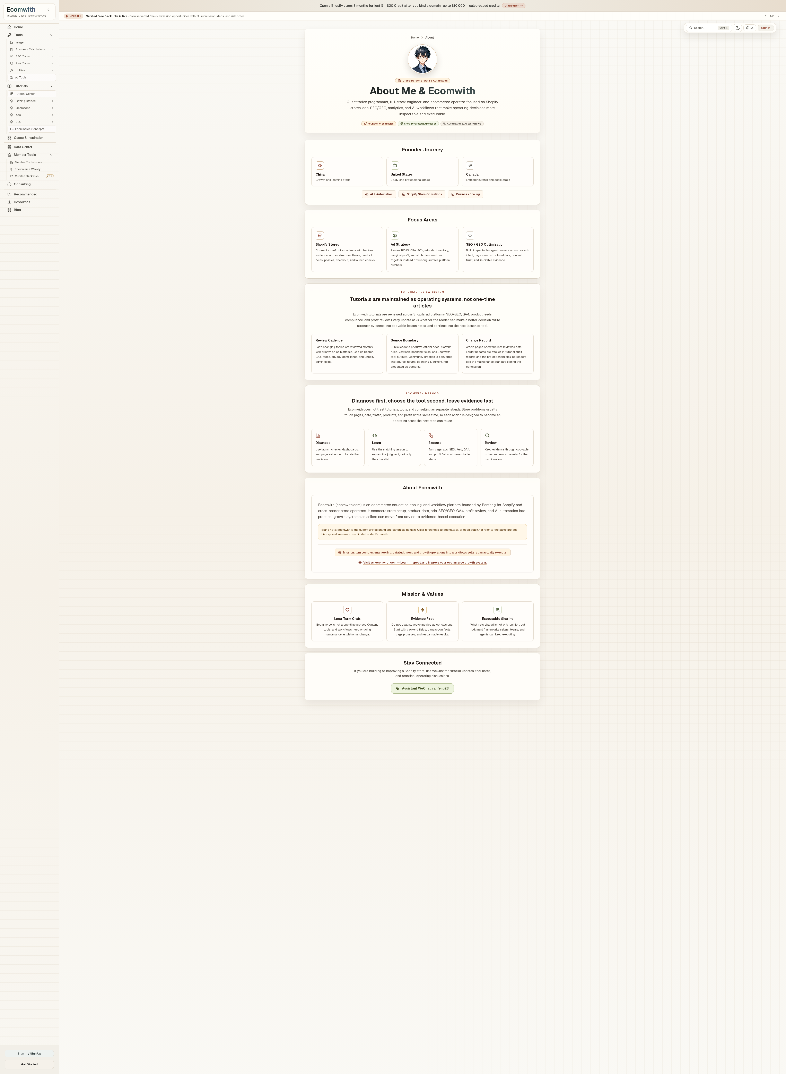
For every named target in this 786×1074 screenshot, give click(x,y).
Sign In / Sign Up (29, 1053)
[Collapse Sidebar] (48, 9)
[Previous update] (765, 16)
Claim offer (512, 5)
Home (415, 37)
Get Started (29, 1064)
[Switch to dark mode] (738, 28)
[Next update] (778, 16)
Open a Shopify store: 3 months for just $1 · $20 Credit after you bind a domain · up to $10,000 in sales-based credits (410, 5)
